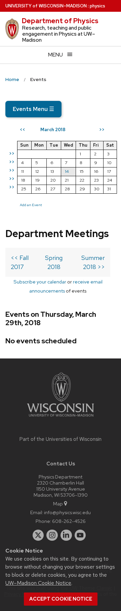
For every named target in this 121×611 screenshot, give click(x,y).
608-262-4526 (69, 521)
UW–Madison (46, 6)
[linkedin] (66, 535)
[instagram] (52, 535)
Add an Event (31, 204)
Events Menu (33, 109)
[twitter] (38, 535)
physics (97, 6)
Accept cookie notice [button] (60, 599)
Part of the (60, 439)
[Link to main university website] (60, 417)
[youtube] (80, 535)
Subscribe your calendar (39, 281)
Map (58, 503)
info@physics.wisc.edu (67, 512)
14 (67, 171)
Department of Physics (60, 20)
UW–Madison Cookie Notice (38, 582)
